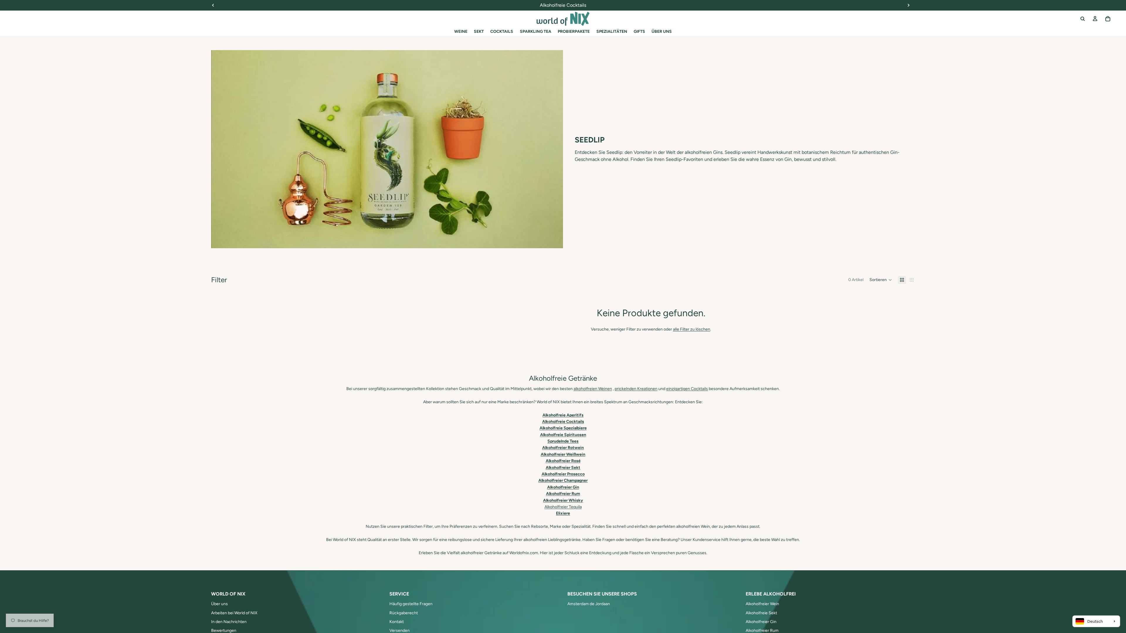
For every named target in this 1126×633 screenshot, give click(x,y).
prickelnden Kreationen (636, 388)
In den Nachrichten (229, 621)
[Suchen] (1082, 18)
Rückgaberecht (403, 612)
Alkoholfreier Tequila (563, 506)
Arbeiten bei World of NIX (234, 612)
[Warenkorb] (1107, 18)
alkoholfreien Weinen (593, 388)
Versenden (399, 630)
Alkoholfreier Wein (762, 603)
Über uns (219, 603)
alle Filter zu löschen (691, 329)
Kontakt (396, 621)
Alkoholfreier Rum (762, 630)
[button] (880, 279)
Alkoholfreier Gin (761, 621)
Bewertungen (223, 630)
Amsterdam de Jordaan (588, 603)
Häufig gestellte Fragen (411, 603)
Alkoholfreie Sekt (761, 612)
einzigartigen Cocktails (687, 388)
